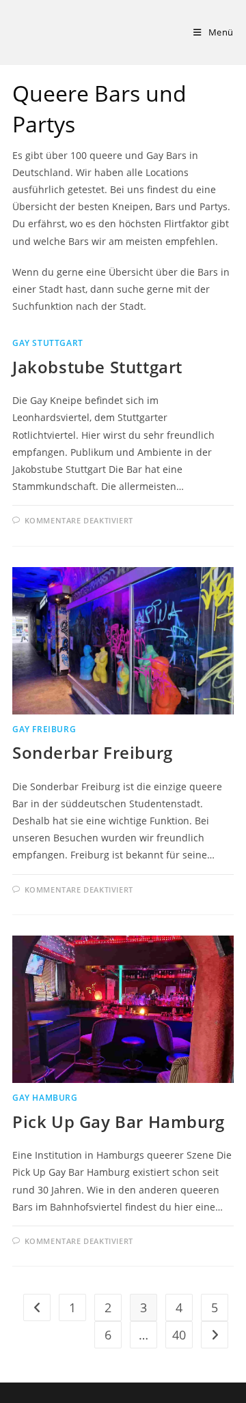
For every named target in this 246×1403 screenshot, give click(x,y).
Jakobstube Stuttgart (97, 367)
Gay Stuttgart (47, 343)
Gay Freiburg (44, 729)
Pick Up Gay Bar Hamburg (118, 1121)
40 (179, 1335)
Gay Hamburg (45, 1097)
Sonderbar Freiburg (92, 752)
